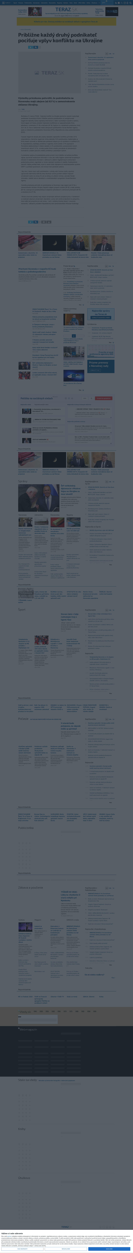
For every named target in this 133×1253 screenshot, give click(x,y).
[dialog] (66, 1241)
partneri (9, 1236)
